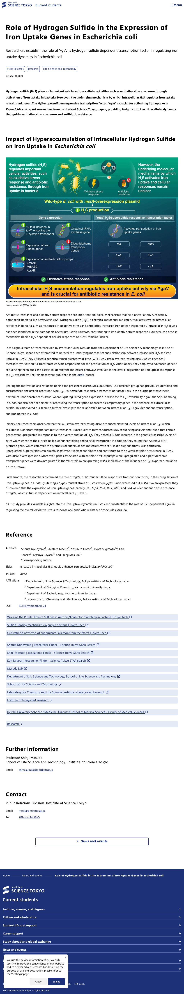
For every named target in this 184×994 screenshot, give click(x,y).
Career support (13, 933)
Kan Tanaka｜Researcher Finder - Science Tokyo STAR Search (47, 660)
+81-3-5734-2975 (29, 817)
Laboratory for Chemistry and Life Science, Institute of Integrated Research (56, 692)
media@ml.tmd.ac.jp (32, 811)
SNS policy (79, 984)
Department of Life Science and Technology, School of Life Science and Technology (62, 676)
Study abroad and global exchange (27, 941)
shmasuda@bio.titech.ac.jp (36, 770)
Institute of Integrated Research (28, 700)
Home (6, 876)
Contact (8, 968)
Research (13, 724)
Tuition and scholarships (19, 917)
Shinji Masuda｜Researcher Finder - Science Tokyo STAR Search (48, 653)
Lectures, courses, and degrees (24, 909)
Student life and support (20, 925)
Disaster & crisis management (23, 960)
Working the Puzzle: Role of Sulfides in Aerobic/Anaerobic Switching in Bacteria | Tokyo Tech (68, 617)
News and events (32, 876)
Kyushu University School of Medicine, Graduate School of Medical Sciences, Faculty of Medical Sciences (76, 712)
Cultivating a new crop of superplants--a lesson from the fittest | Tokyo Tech (57, 633)
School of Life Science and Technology (32, 684)
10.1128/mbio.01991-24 (32, 606)
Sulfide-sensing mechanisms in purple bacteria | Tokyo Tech (46, 625)
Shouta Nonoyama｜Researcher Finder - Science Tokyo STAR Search (51, 645)
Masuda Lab (15, 668)
